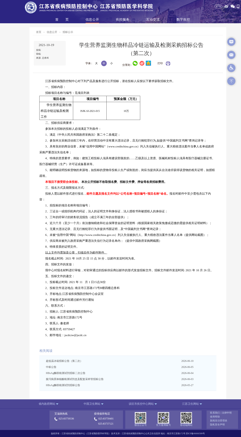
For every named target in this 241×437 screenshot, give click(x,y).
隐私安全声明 (217, 424)
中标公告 (51, 367)
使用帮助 (215, 416)
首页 (62, 19)
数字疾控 (183, 19)
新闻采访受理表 (218, 420)
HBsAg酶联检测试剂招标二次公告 (65, 373)
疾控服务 (122, 19)
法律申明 (227, 412)
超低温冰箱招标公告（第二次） (64, 361)
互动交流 (153, 19)
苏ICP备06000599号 (195, 433)
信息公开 (92, 19)
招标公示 (68, 32)
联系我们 (215, 412)
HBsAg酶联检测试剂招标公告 (63, 385)
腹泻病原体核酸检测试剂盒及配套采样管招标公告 (75, 379)
